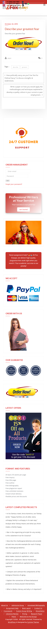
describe (15, 67)
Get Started (23, 209)
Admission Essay (18, 605)
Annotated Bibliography (36, 605)
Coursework (8, 611)
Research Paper (36, 614)
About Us (4, 605)
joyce (9, 58)
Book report (26, 608)
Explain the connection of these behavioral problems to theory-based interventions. (22, 582)
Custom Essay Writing (24, 611)
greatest (24, 67)
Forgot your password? (14, 184)
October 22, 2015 (11, 24)
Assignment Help (12, 608)
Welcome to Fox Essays (28, 617)
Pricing (24, 614)
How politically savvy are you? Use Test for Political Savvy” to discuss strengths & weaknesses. (21, 78)
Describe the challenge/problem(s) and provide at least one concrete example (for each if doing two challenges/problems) (23, 544)
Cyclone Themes (33, 622)
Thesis (13, 617)
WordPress (12, 622)
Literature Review (12, 614)
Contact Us (38, 608)
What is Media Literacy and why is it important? (24, 589)
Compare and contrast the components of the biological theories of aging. (23, 573)
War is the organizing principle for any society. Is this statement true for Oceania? (23, 534)
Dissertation (40, 611)
